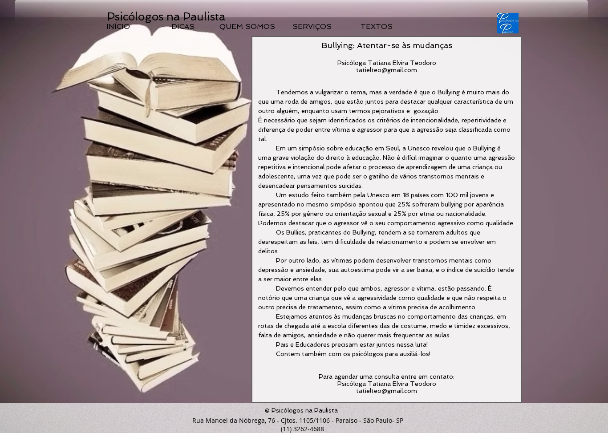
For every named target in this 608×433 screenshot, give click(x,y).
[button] (301, 18)
